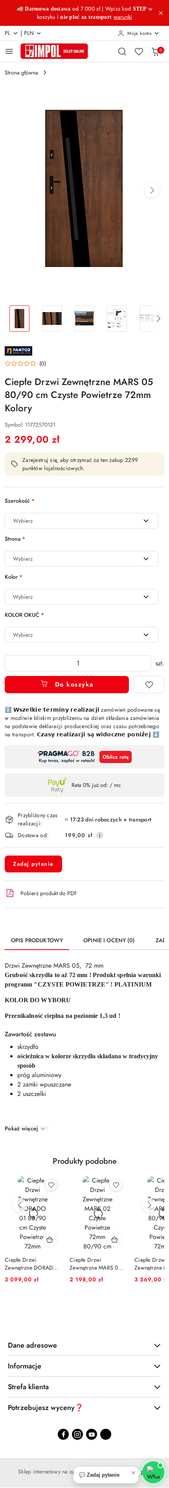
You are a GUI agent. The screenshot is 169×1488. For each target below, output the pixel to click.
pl (8, 33)
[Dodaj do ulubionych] (149, 684)
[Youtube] (91, 1434)
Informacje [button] (24, 1366)
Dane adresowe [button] (32, 1345)
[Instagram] (77, 1434)
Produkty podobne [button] (85, 1161)
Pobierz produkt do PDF (48, 893)
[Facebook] (63, 1434)
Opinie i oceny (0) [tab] (109, 940)
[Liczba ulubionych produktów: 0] (138, 51)
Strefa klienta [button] (28, 1387)
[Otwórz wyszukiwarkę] (122, 51)
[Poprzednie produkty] (20, 1205)
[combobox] (81, 521)
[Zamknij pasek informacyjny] (160, 12)
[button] (152, 190)
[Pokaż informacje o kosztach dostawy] (100, 835)
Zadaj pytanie (33, 864)
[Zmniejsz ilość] (11, 663)
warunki (123, 17)
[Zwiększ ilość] (145, 663)
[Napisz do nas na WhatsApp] (153, 1472)
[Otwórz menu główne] (9, 51)
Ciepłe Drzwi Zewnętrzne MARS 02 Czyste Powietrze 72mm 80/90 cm (95, 1264)
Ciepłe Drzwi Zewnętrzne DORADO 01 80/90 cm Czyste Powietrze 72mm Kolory (31, 1264)
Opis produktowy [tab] (37, 940)
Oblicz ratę (116, 757)
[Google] (105, 1434)
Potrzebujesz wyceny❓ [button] (45, 1408)
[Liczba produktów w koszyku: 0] (155, 51)
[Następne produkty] (149, 1205)
